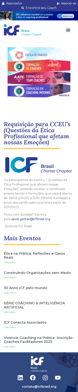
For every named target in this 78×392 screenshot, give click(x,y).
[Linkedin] (20, 377)
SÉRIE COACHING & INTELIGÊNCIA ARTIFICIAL (34, 305)
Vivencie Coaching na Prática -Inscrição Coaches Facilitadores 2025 (38, 340)
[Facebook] (33, 377)
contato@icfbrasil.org (39, 386)
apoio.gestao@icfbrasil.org (30, 219)
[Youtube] (57, 377)
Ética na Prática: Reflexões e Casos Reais (34, 255)
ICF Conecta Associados (25, 322)
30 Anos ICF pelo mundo (25, 288)
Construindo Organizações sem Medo (37, 273)
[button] (39, 15)
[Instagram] (45, 377)
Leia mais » (10, 262)
